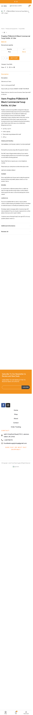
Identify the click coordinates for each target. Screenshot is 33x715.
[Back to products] (4, 150)
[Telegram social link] (14, 185)
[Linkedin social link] (12, 185)
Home (2, 146)
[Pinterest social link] (10, 185)
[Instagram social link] (17, 2)
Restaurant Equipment (11, 146)
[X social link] (8, 185)
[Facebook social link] (15, 2)
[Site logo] (16, 6)
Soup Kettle (22, 146)
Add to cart (14, 176)
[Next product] (6, 150)
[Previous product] (2, 150)
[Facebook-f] (3, 529)
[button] (3, 12)
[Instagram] (8, 529)
